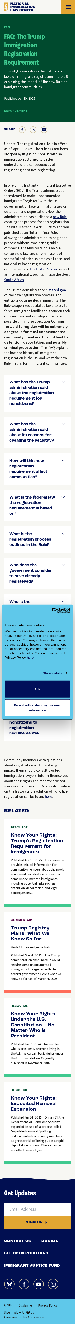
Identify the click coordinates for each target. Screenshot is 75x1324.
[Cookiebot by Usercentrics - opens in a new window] (53, 610)
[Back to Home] (19, 6)
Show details (52, 673)
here (48, 797)
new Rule (60, 217)
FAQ (7, 27)
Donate (50, 1241)
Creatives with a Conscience (24, 1317)
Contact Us (17, 1241)
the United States (44, 269)
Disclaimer (25, 1305)
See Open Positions (26, 1253)
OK (37, 689)
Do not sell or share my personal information (37, 707)
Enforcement (16, 111)
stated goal (58, 290)
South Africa (14, 280)
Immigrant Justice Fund (32, 1266)
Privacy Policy (47, 1305)
